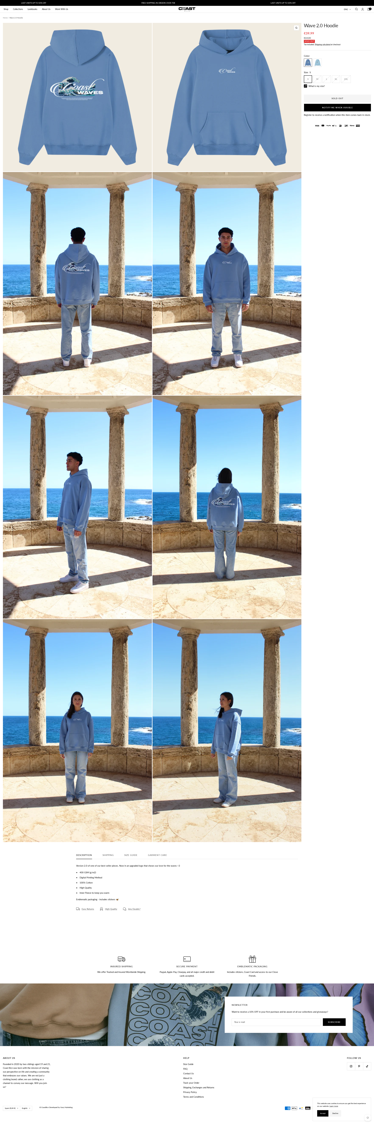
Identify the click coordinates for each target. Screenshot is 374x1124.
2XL (346, 79)
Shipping (108, 855)
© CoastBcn (44, 1107)
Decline (335, 1113)
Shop (6, 9)
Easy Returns (88, 909)
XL (336, 79)
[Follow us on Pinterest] (359, 1066)
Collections (18, 9)
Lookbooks (32, 9)
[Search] (356, 9)
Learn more (333, 1106)
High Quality (111, 909)
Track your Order (191, 1082)
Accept (322, 1113)
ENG (346, 9)
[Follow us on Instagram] (351, 1066)
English (24, 1108)
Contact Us (188, 1073)
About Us (46, 9)
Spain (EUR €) (10, 1108)
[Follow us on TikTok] (367, 1066)
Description (84, 855)
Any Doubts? (134, 909)
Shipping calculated (322, 44)
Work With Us (61, 9)
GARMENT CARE (157, 855)
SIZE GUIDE (130, 855)
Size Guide (188, 1064)
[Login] (362, 9)
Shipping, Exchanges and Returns (198, 1087)
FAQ (185, 1068)
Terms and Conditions (193, 1096)
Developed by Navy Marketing (60, 1107)
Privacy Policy (190, 1092)
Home (5, 18)
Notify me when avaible (337, 107)
